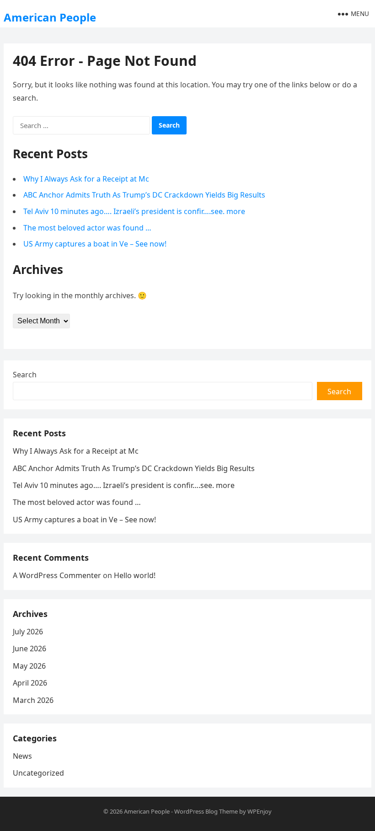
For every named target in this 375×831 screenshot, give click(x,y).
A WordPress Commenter (57, 575)
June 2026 (29, 648)
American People (50, 17)
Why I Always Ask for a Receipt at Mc (86, 179)
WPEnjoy (259, 811)
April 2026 (30, 683)
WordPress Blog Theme (206, 811)
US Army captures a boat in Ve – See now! (94, 244)
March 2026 (33, 700)
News (22, 756)
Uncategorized (38, 773)
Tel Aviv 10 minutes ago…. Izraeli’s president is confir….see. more (134, 211)
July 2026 (28, 632)
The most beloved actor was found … (87, 228)
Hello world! (134, 575)
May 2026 (29, 666)
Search (25, 375)
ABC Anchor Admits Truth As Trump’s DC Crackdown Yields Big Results (144, 195)
